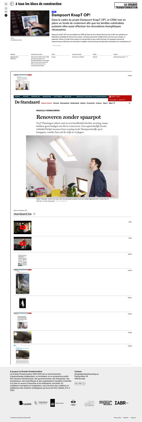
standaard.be (23, 213)
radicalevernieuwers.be (119, 57)
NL (6, 8)
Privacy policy (117, 417)
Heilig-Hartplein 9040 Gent (14, 57)
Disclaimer (126, 417)
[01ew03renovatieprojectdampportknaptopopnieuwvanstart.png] (22, 354)
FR (6, 15)
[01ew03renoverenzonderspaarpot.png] (22, 82)
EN (6, 12)
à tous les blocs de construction (38, 4)
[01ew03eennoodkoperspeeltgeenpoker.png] (22, 282)
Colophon (133, 417)
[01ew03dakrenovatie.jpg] (22, 337)
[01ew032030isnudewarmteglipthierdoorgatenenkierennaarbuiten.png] (22, 321)
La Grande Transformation (126, 6)
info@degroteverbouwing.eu (86, 374)
